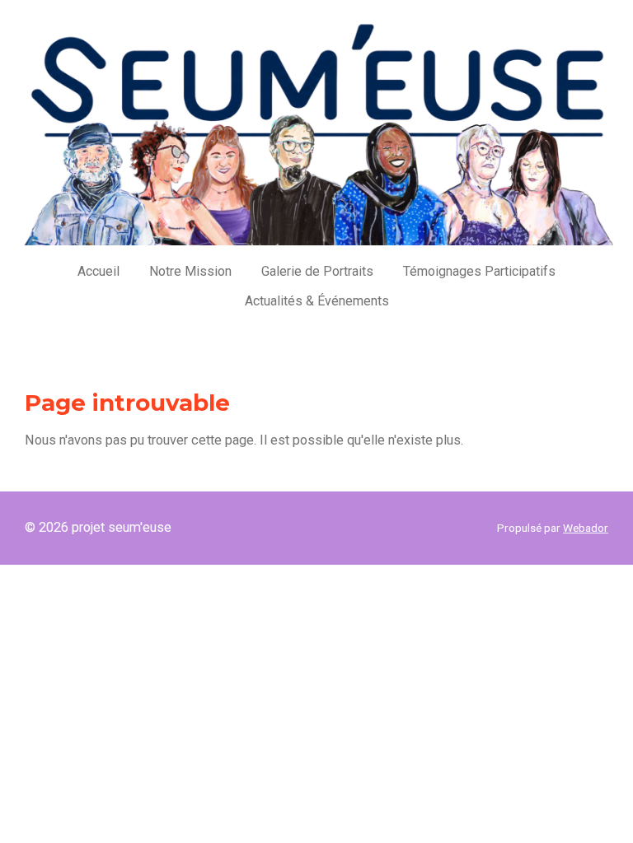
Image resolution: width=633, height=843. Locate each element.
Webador (585, 527)
